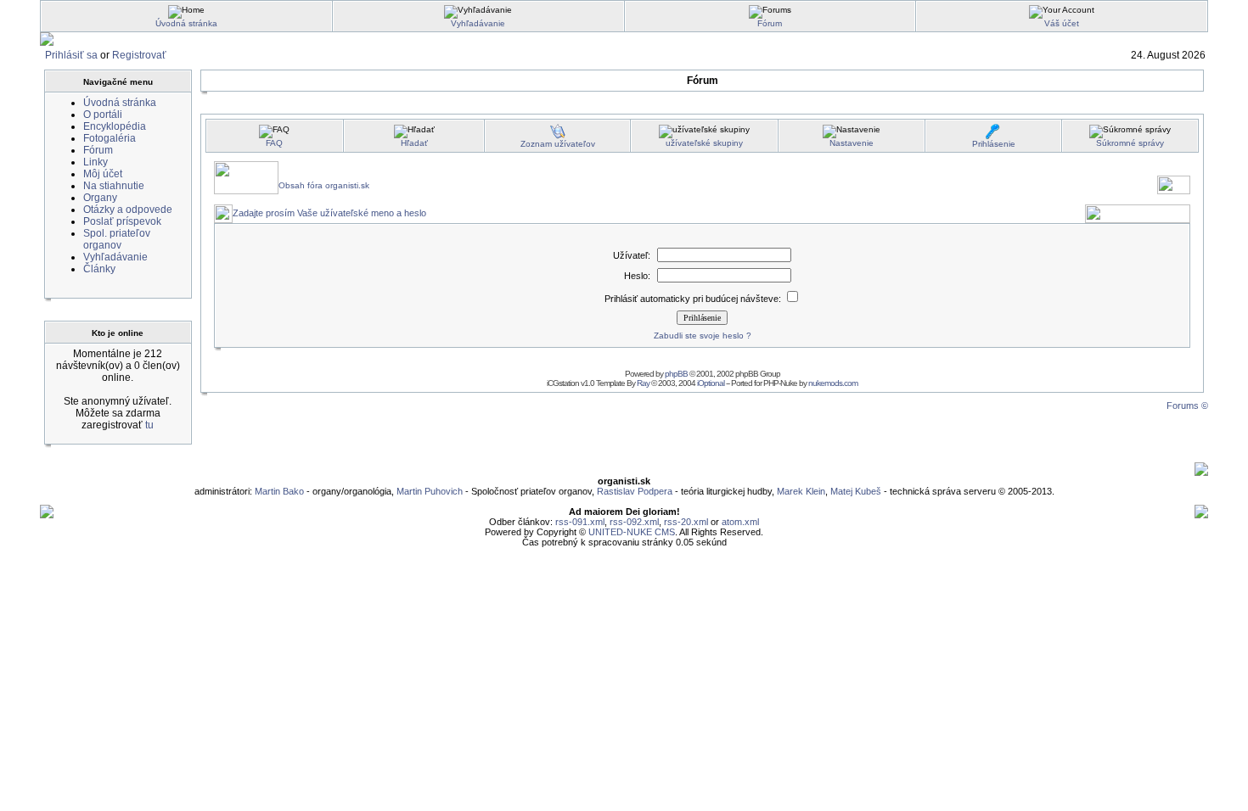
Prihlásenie (993, 143)
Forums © (1187, 405)
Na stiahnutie (113, 186)
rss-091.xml (579, 522)
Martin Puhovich (429, 491)
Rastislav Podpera (634, 491)
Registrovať (139, 55)
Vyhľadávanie (478, 23)
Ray (643, 383)
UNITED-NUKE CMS (631, 532)
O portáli (102, 114)
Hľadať (414, 143)
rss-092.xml (634, 522)
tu (149, 425)
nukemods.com (832, 383)
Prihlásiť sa (71, 55)
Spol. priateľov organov (116, 239)
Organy (100, 198)
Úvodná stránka (186, 23)
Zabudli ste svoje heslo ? (702, 335)
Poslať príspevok (122, 221)
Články (99, 269)
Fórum (769, 23)
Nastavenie (851, 143)
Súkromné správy (1130, 143)
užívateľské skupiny (704, 143)
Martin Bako (279, 491)
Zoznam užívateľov (557, 143)
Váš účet (1061, 23)
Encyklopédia (114, 126)
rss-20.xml (686, 522)
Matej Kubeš (857, 491)
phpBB (676, 373)
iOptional (710, 383)
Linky (95, 162)
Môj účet (102, 174)
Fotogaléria (109, 138)
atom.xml (740, 522)
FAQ (274, 143)
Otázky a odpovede (127, 209)
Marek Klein (801, 491)
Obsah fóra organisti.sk (323, 185)
